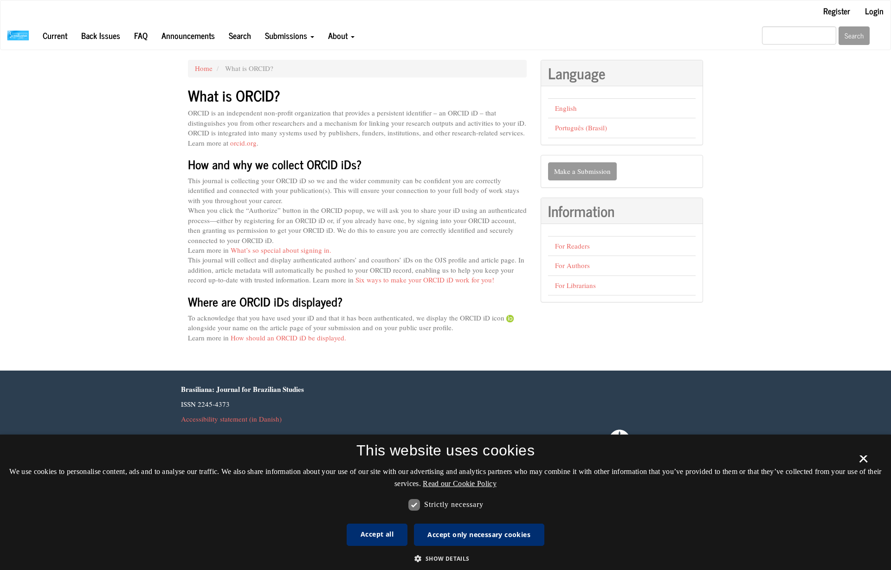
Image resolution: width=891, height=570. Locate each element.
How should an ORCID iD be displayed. (288, 337)
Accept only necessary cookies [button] (478, 534)
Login (874, 11)
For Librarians (575, 285)
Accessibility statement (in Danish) (231, 418)
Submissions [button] (287, 35)
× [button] (863, 461)
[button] (445, 558)
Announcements (188, 35)
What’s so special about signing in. (281, 250)
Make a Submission (582, 171)
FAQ (141, 35)
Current (55, 35)
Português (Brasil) (581, 127)
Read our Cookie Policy (460, 483)
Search (240, 35)
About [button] (339, 35)
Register (836, 11)
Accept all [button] (377, 534)
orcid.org (243, 142)
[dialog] (445, 502)
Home (204, 68)
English (566, 108)
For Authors (572, 265)
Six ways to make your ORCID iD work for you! (424, 279)
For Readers (572, 245)
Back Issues (100, 35)
